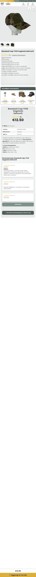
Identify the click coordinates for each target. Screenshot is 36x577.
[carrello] (32, 4)
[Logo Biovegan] (8, 4)
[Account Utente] (23, 4)
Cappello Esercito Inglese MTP (22, 101)
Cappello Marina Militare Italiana (5, 101)
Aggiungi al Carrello (19, 575)
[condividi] (33, 8)
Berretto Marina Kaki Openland (13, 101)
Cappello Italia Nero (31, 101)
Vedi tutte (18, 204)
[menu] (2, 4)
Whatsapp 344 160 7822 (28, 1)
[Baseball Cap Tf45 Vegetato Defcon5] (18, 24)
